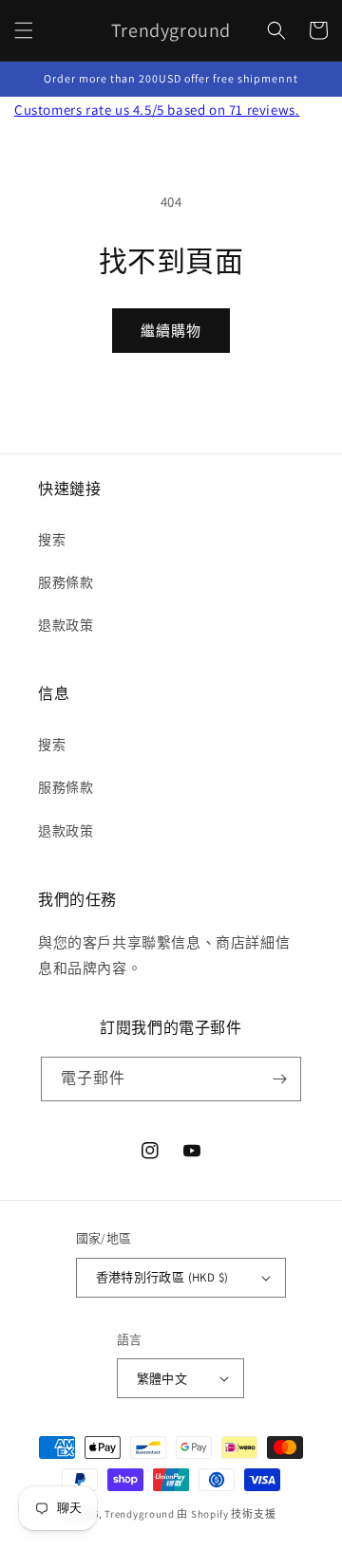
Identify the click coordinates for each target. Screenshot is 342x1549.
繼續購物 (171, 331)
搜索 (52, 539)
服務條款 (65, 582)
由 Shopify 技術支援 (226, 1514)
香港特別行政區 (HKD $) (162, 1277)
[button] (24, 30)
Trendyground (139, 1514)
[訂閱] (279, 1079)
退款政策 (65, 625)
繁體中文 (162, 1379)
